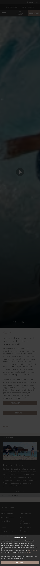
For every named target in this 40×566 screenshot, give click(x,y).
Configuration (32, 550)
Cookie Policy (28, 552)
